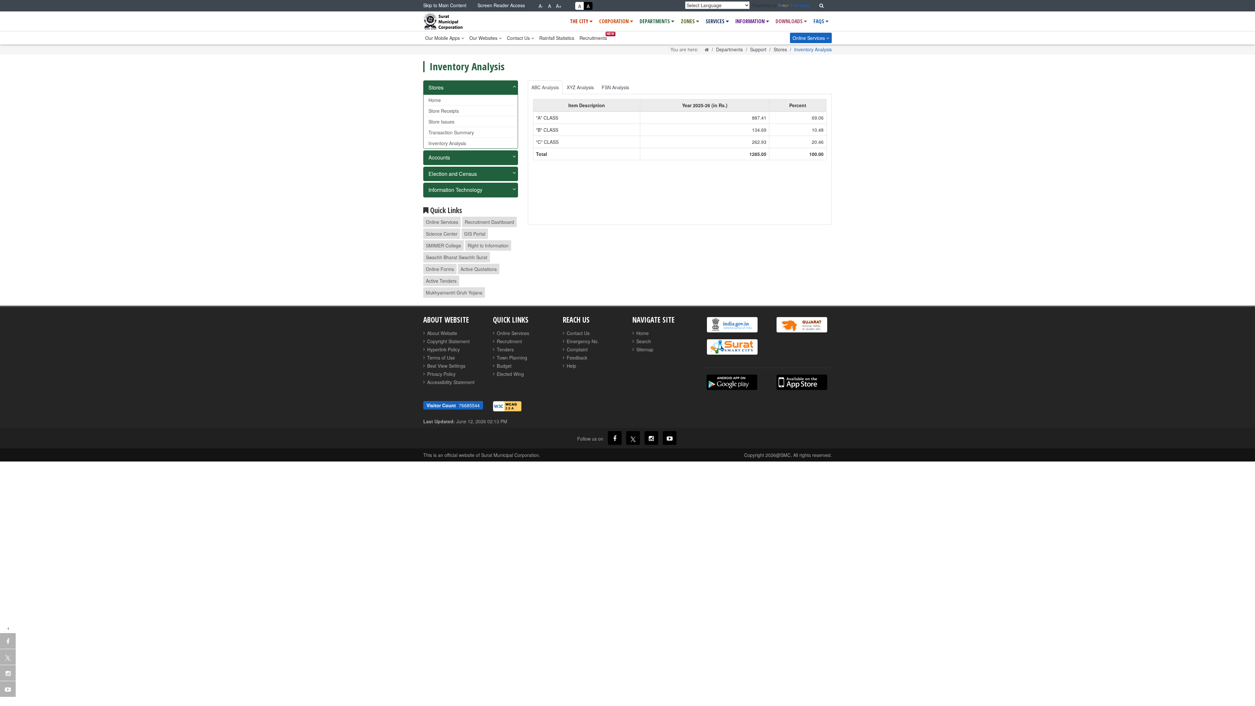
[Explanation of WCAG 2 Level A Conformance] (507, 405)
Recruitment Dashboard (489, 222)
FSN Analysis (615, 87)
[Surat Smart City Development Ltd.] (732, 347)
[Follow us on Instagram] (651, 438)
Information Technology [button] (455, 189)
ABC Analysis (545, 87)
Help (571, 365)
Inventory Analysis (447, 143)
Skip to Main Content (444, 5)
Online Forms (440, 269)
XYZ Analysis (580, 87)
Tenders (505, 349)
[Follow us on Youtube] (670, 438)
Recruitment (509, 341)
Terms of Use (441, 357)
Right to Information (488, 245)
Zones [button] (688, 21)
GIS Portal (474, 233)
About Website (442, 333)
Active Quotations (478, 269)
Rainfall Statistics (556, 38)
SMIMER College (443, 245)
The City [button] (580, 21)
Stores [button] (435, 87)
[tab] (471, 88)
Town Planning (512, 357)
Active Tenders (441, 280)
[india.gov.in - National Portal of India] (732, 325)
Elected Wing (510, 374)
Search (643, 341)
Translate (800, 5)
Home (434, 100)
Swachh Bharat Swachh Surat (456, 257)
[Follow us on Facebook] (615, 438)
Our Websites (484, 38)
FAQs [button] (819, 21)
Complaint (577, 349)
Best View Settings (446, 365)
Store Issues (441, 121)
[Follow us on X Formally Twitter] (633, 438)
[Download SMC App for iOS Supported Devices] (802, 382)
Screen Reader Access (501, 5)
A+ (558, 6)
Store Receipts (443, 111)
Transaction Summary (451, 132)
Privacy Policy (441, 374)
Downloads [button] (790, 21)
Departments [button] (655, 21)
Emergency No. (583, 341)
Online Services (809, 38)
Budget (504, 365)
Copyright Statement (448, 341)
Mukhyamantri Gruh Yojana (454, 292)
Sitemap (644, 349)
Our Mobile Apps (443, 38)
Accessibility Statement (451, 382)
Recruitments (593, 38)
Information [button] (750, 21)
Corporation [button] (614, 21)
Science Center (442, 233)
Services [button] (716, 21)
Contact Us (519, 38)
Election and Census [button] (452, 173)
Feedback (577, 357)
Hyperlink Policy (443, 349)
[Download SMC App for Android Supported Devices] (732, 382)
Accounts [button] (439, 157)
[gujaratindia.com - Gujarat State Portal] (802, 325)
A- (541, 6)
